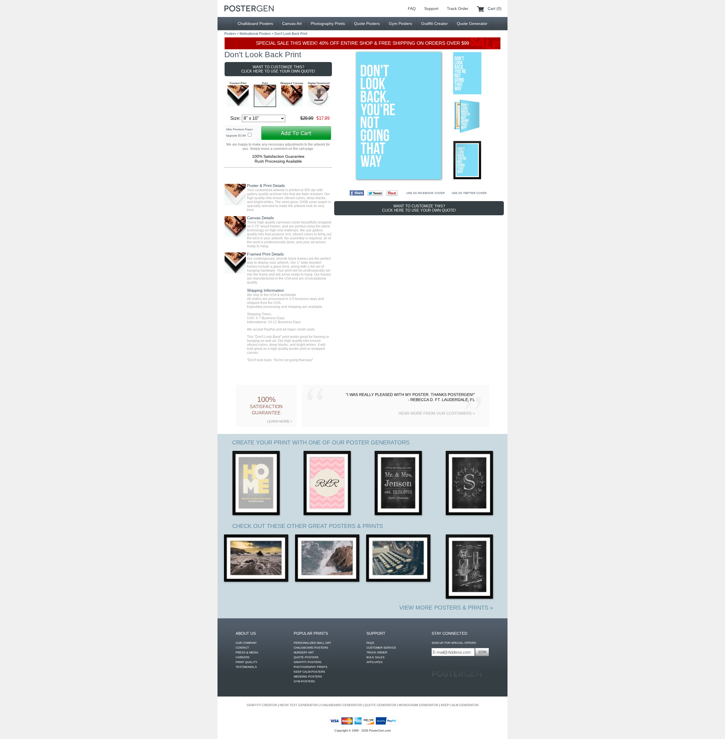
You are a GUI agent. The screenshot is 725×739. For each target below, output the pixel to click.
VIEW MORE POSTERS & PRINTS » (446, 607)
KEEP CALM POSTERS (309, 671)
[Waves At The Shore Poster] (256, 558)
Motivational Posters (255, 34)
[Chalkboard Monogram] (469, 483)
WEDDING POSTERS (308, 676)
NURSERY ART (304, 652)
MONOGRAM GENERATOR (418, 705)
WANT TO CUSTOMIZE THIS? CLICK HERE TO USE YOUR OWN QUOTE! (278, 69)
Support (431, 8)
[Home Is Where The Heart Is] (256, 483)
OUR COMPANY (246, 642)
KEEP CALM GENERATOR (460, 705)
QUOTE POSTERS (306, 657)
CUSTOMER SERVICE (381, 647)
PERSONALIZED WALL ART (312, 642)
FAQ (412, 8)
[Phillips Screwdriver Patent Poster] (469, 567)
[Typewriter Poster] (398, 558)
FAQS (370, 642)
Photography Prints (328, 23)
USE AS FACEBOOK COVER (425, 193)
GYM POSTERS (304, 681)
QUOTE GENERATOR (380, 705)
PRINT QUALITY (246, 662)
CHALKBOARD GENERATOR (341, 705)
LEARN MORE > (279, 421)
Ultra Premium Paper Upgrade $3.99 (239, 132)
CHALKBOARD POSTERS (311, 647)
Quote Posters (367, 23)
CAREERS (243, 657)
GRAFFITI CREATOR (262, 705)
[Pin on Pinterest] (392, 193)
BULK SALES (375, 657)
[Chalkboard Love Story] (398, 483)
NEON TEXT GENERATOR (299, 705)
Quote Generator (472, 23)
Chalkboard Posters (255, 23)
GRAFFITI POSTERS (307, 662)
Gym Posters (400, 23)
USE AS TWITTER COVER (469, 193)
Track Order (457, 8)
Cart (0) (495, 8)
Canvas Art (292, 23)
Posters (230, 34)
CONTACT (242, 647)
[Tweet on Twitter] (375, 193)
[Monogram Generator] (327, 483)
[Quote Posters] (249, 8)
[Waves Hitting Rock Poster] (327, 558)
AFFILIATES (374, 662)
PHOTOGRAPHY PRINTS (310, 666)
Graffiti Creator (434, 23)
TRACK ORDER (376, 652)
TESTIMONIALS (246, 666)
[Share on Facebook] (357, 192)
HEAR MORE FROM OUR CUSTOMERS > (436, 413)
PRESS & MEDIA (247, 652)
